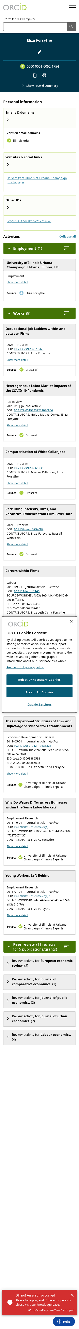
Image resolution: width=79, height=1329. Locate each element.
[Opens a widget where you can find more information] (64, 1322)
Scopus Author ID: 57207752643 (29, 221)
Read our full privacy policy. (25, 667)
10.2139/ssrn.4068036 (28, 468)
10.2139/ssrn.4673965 (28, 349)
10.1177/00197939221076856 (33, 410)
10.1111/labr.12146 (27, 591)
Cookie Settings (40, 704)
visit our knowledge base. (42, 1304)
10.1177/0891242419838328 (32, 746)
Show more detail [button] (17, 282)
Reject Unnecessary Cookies (39, 680)
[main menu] (72, 7)
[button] (67, 236)
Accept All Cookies (39, 692)
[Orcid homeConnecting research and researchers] (15, 7)
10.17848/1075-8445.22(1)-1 (32, 896)
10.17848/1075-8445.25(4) (31, 827)
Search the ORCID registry (19, 19)
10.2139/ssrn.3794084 (28, 529)
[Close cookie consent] (71, 621)
